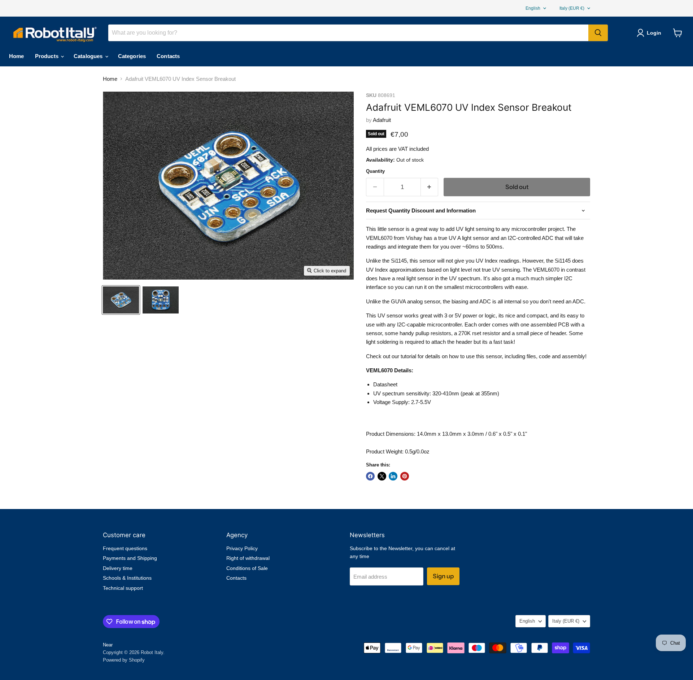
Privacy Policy (242, 548)
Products (47, 56)
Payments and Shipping (130, 558)
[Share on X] (382, 476)
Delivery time (117, 568)
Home (16, 56)
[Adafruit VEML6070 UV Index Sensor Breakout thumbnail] (121, 300)
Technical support (123, 588)
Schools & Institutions (127, 578)
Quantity (375, 171)
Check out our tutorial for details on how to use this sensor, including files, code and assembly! (476, 356)
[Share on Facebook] (370, 476)
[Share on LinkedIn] (393, 476)
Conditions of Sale (247, 568)
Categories (132, 56)
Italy (571, 8)
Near (108, 645)
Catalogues (89, 56)
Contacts (168, 56)
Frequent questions (125, 548)
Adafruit (382, 120)
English (533, 8)
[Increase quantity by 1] (430, 187)
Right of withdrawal (248, 558)
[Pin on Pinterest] (404, 476)
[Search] (598, 33)
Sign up (443, 576)
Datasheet (385, 384)
